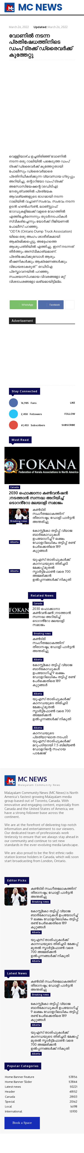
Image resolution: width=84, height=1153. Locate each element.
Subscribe (68, 425)
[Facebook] (7, 869)
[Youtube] (26, 869)
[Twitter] (20, 869)
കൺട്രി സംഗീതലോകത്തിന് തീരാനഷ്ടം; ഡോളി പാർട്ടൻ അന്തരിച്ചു (53, 515)
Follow (70, 413)
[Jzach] (42, 358)
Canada (14, 487)
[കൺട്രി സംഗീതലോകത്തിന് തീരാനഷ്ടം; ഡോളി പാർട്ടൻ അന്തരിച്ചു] (19, 516)
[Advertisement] (42, 106)
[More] (69, 304)
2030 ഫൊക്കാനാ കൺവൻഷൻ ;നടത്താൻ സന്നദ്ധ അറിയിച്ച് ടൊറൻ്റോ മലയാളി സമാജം (38, 497)
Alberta (14, 542)
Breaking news (18, 521)
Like (72, 402)
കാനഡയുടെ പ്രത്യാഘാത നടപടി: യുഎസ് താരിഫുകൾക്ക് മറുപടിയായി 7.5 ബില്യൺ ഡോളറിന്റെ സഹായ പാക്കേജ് (53, 743)
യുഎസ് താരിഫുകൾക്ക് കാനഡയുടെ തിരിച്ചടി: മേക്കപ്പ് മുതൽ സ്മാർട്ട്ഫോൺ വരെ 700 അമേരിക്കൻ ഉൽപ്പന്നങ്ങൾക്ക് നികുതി (51, 569)
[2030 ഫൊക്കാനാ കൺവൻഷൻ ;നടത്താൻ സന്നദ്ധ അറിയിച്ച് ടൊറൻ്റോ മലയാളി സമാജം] (42, 465)
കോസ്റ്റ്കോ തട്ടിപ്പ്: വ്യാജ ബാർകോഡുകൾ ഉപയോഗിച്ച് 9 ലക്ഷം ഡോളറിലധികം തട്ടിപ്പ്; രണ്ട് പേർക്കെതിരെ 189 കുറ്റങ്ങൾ (53, 540)
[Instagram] (14, 869)
